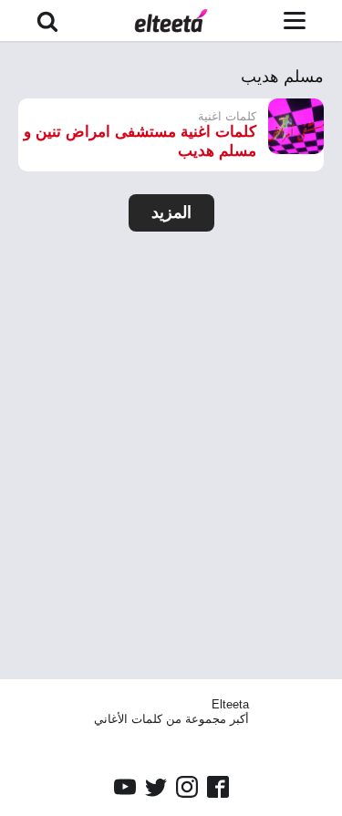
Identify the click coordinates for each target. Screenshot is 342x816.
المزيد (171, 212)
